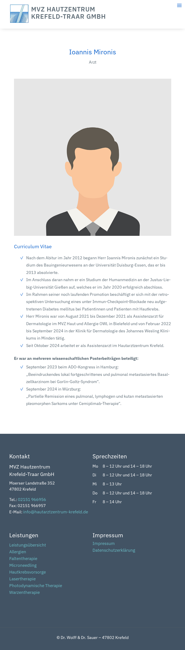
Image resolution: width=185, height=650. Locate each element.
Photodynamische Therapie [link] (35, 586)
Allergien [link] (17, 552)
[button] (180, 622)
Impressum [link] (103, 544)
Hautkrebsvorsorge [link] (27, 572)
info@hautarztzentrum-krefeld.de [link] (55, 511)
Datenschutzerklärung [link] (113, 551)
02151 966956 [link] (32, 499)
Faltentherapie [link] (23, 559)
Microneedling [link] (23, 566)
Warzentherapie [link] (24, 593)
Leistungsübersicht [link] (27, 545)
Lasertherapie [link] (22, 579)
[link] (19, 21)
